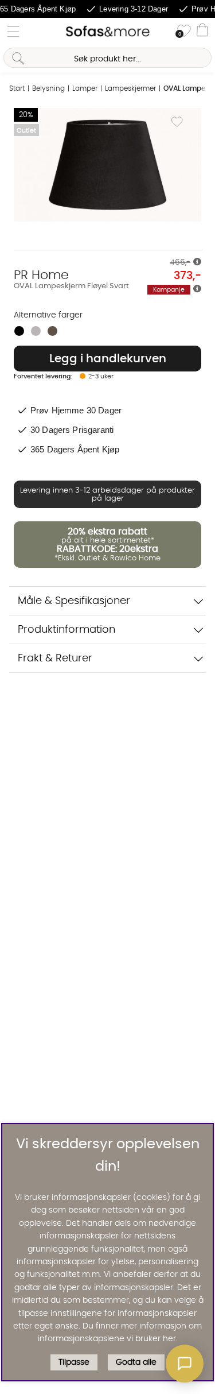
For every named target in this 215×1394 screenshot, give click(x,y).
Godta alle (136, 1362)
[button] (185, 1364)
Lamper (84, 88)
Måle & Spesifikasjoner (74, 600)
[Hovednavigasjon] (13, 31)
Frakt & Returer (55, 658)
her (169, 1339)
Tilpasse (73, 1362)
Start (17, 88)
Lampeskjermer (130, 88)
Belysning (48, 88)
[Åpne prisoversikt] (197, 262)
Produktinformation (66, 629)
